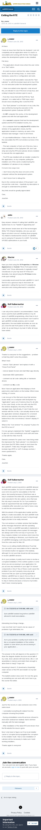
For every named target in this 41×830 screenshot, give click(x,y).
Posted (15, 41)
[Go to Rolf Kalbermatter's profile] (4, 305)
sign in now (15, 767)
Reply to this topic (20, 31)
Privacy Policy (16, 813)
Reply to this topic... (13, 776)
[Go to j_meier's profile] (4, 40)
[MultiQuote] (3, 206)
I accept (33, 823)
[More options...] (37, 40)
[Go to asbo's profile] (4, 216)
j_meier (6, 21)
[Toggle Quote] (5, 608)
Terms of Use (12, 827)
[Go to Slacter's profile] (4, 258)
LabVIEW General (20, 23)
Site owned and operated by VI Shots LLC (21, 815)
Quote (9, 206)
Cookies (27, 813)
